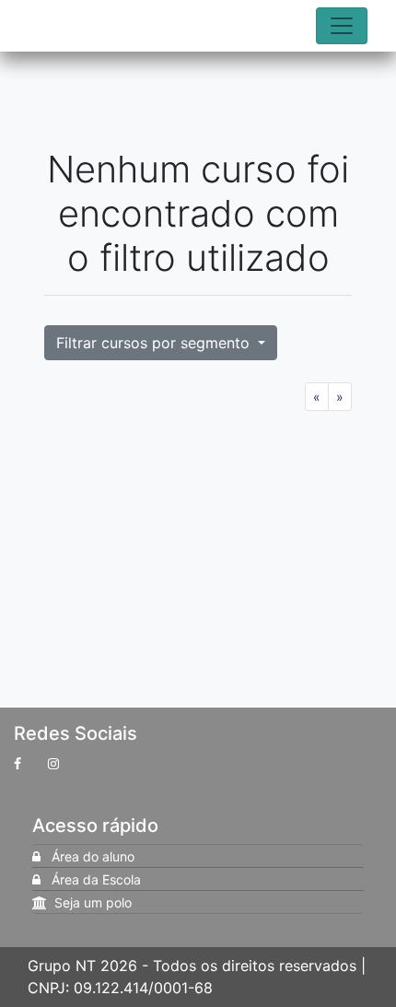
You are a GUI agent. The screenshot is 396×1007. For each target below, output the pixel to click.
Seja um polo (89, 902)
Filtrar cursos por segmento (155, 343)
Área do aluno (87, 856)
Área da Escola (91, 879)
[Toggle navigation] (341, 25)
